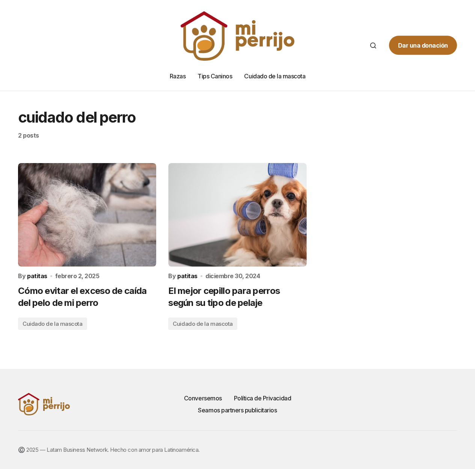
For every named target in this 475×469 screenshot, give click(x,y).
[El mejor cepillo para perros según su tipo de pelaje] (237, 215)
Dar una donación (423, 45)
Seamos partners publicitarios (237, 410)
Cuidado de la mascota (53, 323)
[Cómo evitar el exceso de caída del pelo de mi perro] (87, 215)
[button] (373, 45)
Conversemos (203, 398)
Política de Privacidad (262, 398)
